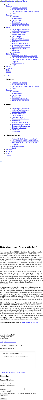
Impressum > (21, 372)
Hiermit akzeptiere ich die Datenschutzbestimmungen (19, 393)
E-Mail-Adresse (5, 391)
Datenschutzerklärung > (8, 372)
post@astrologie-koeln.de (8, 342)
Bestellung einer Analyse (30, 322)
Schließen (4, 399)
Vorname (3, 389)
